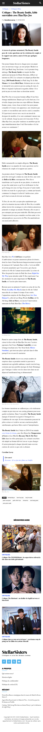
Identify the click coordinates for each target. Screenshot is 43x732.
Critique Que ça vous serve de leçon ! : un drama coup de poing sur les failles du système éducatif (21, 640)
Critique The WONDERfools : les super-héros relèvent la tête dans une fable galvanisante (21, 558)
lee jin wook (29, 497)
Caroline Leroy (9, 20)
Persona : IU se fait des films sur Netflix (19, 460)
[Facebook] (10, 510)
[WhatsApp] (20, 510)
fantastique (11, 497)
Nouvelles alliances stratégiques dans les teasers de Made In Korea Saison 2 (21, 696)
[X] (15, 510)
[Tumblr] (38, 510)
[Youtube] (19, 662)
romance (25, 500)
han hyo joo (20, 497)
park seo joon (7, 500)
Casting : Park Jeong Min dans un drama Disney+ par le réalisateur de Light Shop (21, 706)
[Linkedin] (24, 510)
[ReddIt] (29, 510)
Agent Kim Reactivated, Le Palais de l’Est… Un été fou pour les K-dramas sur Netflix (20, 701)
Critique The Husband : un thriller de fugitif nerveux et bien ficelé (20, 599)
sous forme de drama (9, 433)
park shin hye (17, 500)
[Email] (33, 510)
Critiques (5, 9)
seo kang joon (34, 500)
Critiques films (16, 9)
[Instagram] (9, 662)
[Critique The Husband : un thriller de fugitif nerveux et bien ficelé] (21, 579)
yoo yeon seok (7, 503)
